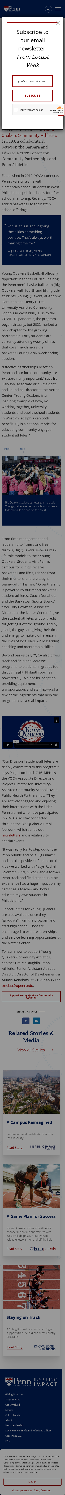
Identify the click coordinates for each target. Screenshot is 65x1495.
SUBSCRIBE (32, 95)
